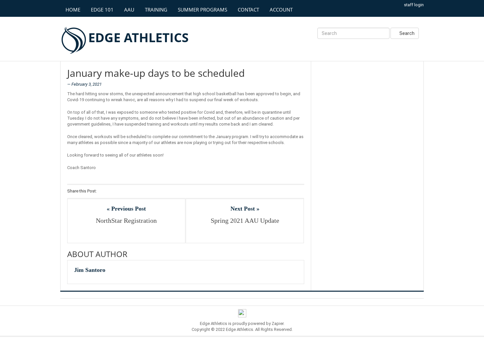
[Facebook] (103, 191)
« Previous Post (126, 209)
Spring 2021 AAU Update (245, 220)
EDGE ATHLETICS (138, 37)
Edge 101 (102, 9)
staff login (414, 4)
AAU (129, 9)
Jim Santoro (89, 270)
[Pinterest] (129, 191)
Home (73, 9)
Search (406, 33)
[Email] (138, 191)
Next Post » (244, 209)
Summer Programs (202, 9)
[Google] (120, 191)
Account (281, 9)
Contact (248, 9)
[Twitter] (112, 191)
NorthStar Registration (126, 220)
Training (156, 9)
